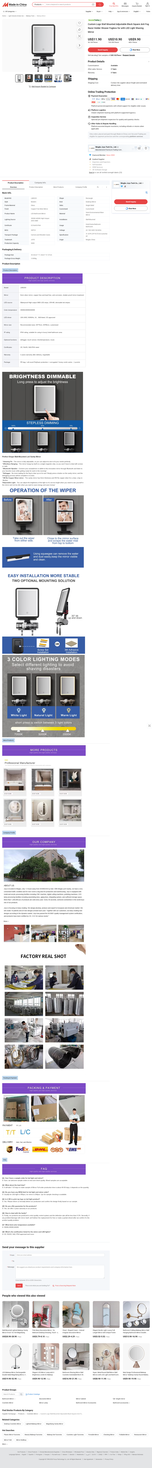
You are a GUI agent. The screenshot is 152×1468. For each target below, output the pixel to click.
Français (47, 1454)
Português (39, 1454)
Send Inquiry (103, 50)
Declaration (99, 1459)
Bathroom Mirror (8, 1399)
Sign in (147, 6)
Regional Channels (102, 1452)
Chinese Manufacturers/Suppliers (50, 1452)
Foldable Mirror (124, 1434)
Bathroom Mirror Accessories (86, 1403)
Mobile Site (124, 1452)
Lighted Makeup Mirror (33, 1424)
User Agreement (88, 1459)
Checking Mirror (108, 1434)
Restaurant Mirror (140, 1434)
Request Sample (129, 55)
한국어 (94, 1454)
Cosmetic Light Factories (75, 1434)
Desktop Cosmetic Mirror (12, 1424)
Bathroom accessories (120, 1403)
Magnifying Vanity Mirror (54, 1424)
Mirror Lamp (43, 1403)
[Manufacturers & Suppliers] (14, 4)
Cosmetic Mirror (7, 1403)
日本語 (100, 1454)
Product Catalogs (33, 1394)
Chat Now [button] (136, 50)
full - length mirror (119, 1399)
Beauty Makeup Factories (33, 1434)
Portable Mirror (93, 1434)
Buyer (99, 11)
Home (4, 16)
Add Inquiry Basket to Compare (44, 86)
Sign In (91, 172)
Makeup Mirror (41, 16)
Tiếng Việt (127, 1454)
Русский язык (56, 1454)
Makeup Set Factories (54, 1434)
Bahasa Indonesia (137, 1454)
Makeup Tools (30, 16)
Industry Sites (90, 1452)
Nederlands (80, 1454)
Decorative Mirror (45, 1399)
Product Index (114, 1452)
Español (31, 1454)
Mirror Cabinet (81, 1399)
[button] (102, 187)
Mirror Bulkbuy (21, 1440)
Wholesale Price (79, 1452)
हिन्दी (106, 1454)
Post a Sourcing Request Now (64, 1285)
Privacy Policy (109, 1459)
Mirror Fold (8, 1440)
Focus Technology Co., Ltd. (61, 1459)
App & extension (122, 11)
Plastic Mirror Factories (12, 1434)
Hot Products (21, 1452)
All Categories (10, 11)
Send (19, 1285)
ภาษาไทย (112, 1454)
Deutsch (72, 1454)
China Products (32, 1452)
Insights (132, 1452)
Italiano (65, 1454)
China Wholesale (67, 1452)
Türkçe (119, 1454)
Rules (148, 11)
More (4, 1444)
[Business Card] (147, 192)
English (24, 1454)
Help (110, 11)
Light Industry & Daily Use (16, 16)
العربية (88, 1454)
